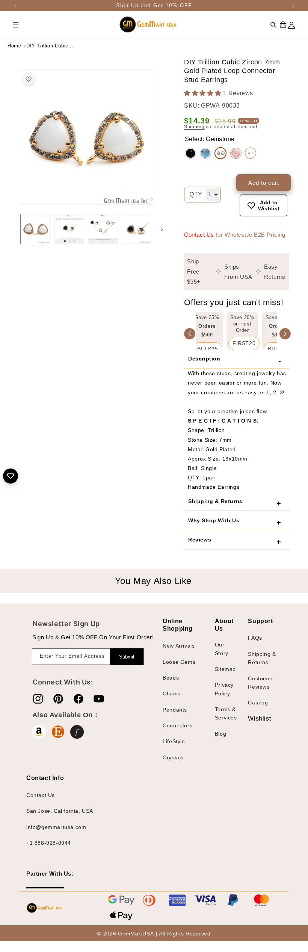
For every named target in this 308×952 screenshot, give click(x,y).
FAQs (255, 638)
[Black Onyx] (190, 153)
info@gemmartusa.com (56, 827)
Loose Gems (179, 662)
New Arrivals (179, 646)
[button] (16, 25)
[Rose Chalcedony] (236, 153)
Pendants (175, 710)
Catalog (258, 703)
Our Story (221, 649)
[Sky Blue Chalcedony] (250, 153)
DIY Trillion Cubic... (45, 46)
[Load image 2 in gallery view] (69, 229)
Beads (171, 678)
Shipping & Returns (262, 658)
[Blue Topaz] (205, 153)
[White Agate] (220, 153)
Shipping (194, 126)
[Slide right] (162, 229)
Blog (220, 734)
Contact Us (199, 234)
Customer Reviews (260, 682)
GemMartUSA (136, 934)
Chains (172, 693)
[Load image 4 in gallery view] (137, 229)
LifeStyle (174, 741)
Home (14, 46)
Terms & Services (226, 713)
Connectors (177, 725)
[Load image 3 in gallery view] (103, 229)
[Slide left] (11, 229)
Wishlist (253, 718)
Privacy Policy (224, 689)
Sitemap (225, 669)
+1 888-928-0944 (48, 843)
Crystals (173, 757)
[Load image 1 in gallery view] (36, 229)
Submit (126, 657)
